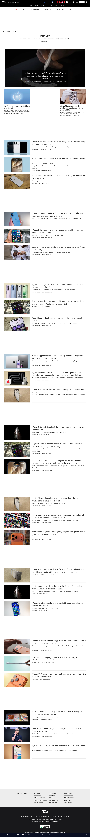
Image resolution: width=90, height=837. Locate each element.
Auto (56, 5)
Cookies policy (41, 819)
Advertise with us (51, 819)
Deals (22, 9)
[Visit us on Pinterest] (57, 2)
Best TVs (51, 797)
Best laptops (52, 795)
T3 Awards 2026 (47, 9)
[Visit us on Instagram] (62, 2)
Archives (53, 785)
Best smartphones (53, 800)
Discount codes (68, 802)
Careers (60, 819)
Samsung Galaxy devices (40, 797)
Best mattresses (53, 802)
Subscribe (81, 2)
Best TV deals (67, 800)
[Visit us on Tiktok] (67, 2)
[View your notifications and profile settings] (77, 2)
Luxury (50, 5)
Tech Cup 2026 (72, 9)
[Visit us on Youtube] (60, 2)
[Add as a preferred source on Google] (45, 826)
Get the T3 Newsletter (34, 9)
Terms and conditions (63, 816)
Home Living (43, 5)
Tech (31, 5)
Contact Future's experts (42, 816)
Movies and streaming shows (41, 800)
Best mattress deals (69, 797)
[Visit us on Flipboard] (64, 2)
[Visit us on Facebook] (52, 2)
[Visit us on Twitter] (55, 2)
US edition (28, 835)
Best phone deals (68, 795)
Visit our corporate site (60, 832)
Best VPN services (38, 802)
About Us (53, 816)
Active (36, 5)
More (61, 5)
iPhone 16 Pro (37, 795)
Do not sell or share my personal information (45, 821)
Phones (8, 31)
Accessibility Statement (27, 816)
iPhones (14, 31)
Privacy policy (32, 819)
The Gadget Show (60, 9)
